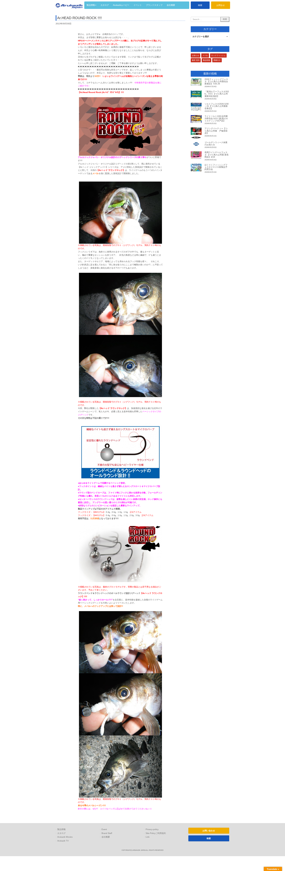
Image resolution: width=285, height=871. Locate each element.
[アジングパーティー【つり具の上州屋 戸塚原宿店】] (196, 132)
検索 (200, 5)
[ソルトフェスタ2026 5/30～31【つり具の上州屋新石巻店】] (196, 107)
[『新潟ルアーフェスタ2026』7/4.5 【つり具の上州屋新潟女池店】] (196, 94)
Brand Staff (107, 833)
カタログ (61, 833)
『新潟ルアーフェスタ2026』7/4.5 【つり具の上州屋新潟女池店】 (217, 93)
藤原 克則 (196, 60)
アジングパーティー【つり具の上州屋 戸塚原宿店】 (216, 130)
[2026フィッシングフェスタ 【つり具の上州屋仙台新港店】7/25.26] (196, 82)
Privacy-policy (152, 829)
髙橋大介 (217, 60)
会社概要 (106, 837)
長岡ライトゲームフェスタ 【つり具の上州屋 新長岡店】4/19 (217, 154)
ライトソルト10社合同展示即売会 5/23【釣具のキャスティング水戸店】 (216, 118)
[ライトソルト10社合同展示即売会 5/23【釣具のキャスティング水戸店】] (196, 119)
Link (147, 837)
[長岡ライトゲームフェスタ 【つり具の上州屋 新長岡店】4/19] (196, 155)
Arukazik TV (63, 841)
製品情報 (206, 60)
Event (104, 829)
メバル (205, 55)
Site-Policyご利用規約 (156, 833)
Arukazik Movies (65, 837)
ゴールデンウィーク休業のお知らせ (216, 143)
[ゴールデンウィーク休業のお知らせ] (196, 144)
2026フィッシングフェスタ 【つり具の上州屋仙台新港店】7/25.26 (216, 81)
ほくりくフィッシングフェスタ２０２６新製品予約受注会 (216, 167)
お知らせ (195, 55)
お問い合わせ (208, 830)
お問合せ (220, 5)
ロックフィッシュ (218, 55)
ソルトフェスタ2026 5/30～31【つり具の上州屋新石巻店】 (217, 106)
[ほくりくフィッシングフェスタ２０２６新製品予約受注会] (196, 167)
